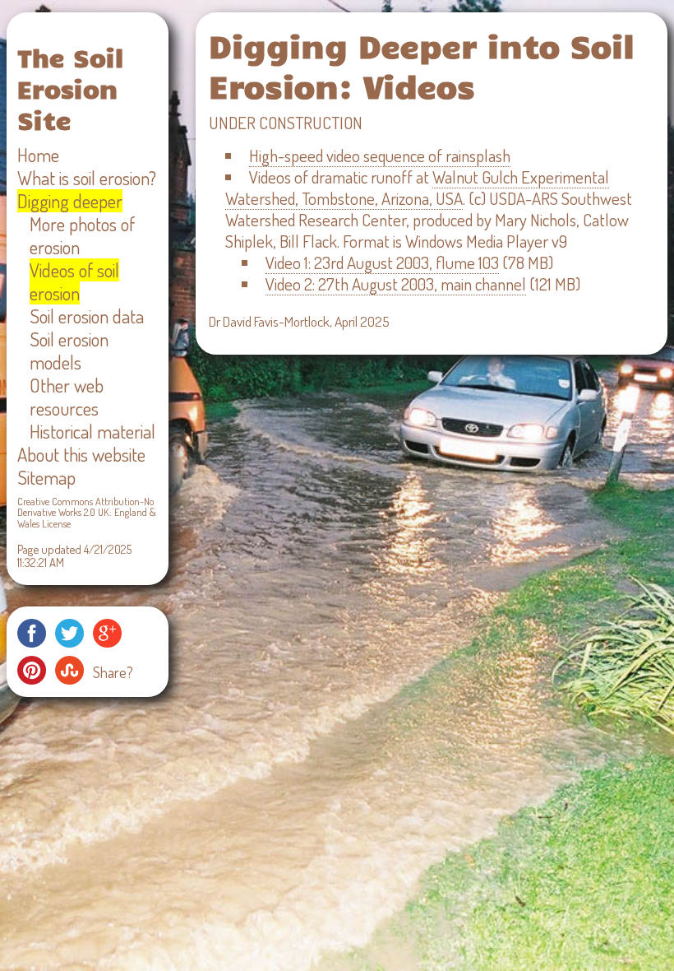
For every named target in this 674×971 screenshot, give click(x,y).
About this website (81, 454)
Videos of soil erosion (74, 281)
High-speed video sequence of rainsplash (379, 155)
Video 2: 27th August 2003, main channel (395, 284)
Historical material (92, 431)
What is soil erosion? (86, 177)
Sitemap (46, 477)
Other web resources (67, 397)
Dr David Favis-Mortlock (269, 321)
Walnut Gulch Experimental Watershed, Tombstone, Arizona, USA (417, 187)
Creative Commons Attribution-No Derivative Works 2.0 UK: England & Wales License (86, 512)
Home (38, 154)
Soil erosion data (87, 316)
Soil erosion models (69, 351)
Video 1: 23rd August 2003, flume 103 (382, 262)
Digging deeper (69, 200)
